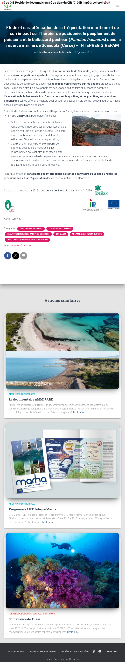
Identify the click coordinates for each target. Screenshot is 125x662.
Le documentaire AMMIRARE (31, 399)
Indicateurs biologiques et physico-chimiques (28, 234)
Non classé (61, 234)
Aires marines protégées (31, 228)
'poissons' (16, 245)
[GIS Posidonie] (9, 6)
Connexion (111, 652)
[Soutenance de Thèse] (62, 570)
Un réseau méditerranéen (75, 652)
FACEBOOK (93, 651)
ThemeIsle (74, 659)
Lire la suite (78, 412)
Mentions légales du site (43, 652)
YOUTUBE (100, 651)
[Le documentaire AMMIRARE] (62, 350)
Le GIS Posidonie (16, 652)
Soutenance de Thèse (24, 619)
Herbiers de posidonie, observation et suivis (32, 614)
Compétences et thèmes (60, 228)
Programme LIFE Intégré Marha (33, 509)
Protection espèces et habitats (87, 234)
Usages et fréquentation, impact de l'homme (27, 240)
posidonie (28, 245)
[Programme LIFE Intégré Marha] (62, 460)
